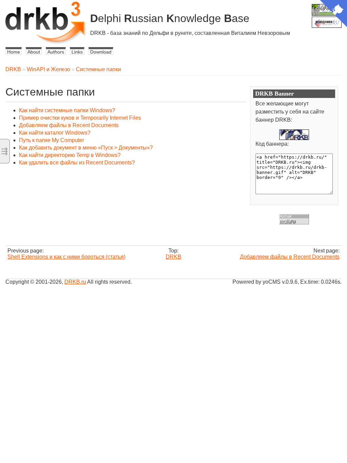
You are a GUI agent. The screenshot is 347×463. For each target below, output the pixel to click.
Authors (55, 52)
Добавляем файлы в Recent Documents (69, 125)
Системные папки (98, 69)
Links (77, 52)
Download (100, 52)
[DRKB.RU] (294, 134)
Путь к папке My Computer (51, 140)
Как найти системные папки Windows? (67, 110)
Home (13, 52)
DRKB (13, 69)
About (33, 52)
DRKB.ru (75, 282)
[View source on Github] (333, 14)
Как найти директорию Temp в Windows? (70, 155)
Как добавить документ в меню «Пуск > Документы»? (86, 147)
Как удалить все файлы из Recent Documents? (77, 162)
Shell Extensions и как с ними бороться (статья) (66, 257)
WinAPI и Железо (48, 69)
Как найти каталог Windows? (54, 133)
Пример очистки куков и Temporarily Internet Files (80, 118)
